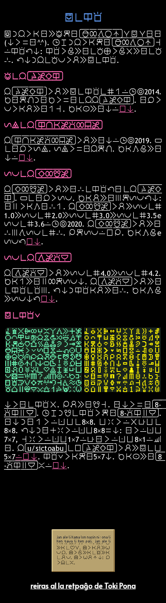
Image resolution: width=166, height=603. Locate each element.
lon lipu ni (26, 456)
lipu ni (126, 109)
